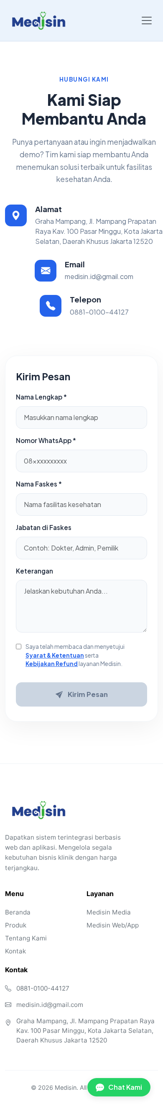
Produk (15, 925)
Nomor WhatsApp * (46, 440)
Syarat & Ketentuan (54, 655)
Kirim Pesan (88, 694)
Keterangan (34, 571)
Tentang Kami (26, 938)
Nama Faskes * (39, 484)
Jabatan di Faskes (43, 527)
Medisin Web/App (113, 925)
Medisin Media (109, 912)
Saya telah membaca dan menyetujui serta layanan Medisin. (75, 655)
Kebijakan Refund (51, 663)
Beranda (18, 912)
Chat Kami (125, 1087)
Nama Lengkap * (41, 397)
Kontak (15, 951)
